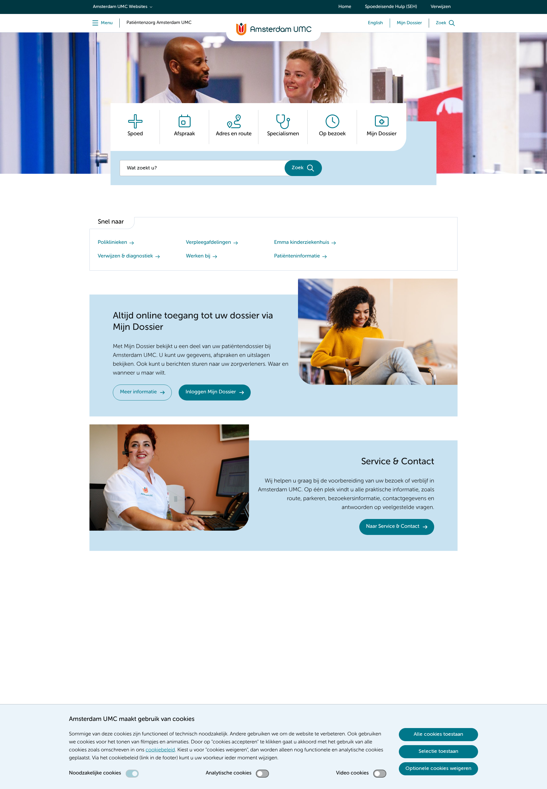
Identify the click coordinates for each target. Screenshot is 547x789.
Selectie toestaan (438, 751)
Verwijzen (441, 7)
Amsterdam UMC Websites (120, 7)
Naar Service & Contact (392, 526)
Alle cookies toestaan (438, 734)
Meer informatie (138, 392)
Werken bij (198, 256)
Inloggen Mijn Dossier (210, 392)
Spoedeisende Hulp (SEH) (391, 7)
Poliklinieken (112, 242)
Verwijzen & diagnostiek (125, 256)
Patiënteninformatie (297, 256)
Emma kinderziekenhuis (301, 242)
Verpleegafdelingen (208, 242)
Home (344, 7)
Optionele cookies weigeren (438, 768)
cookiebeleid (160, 750)
